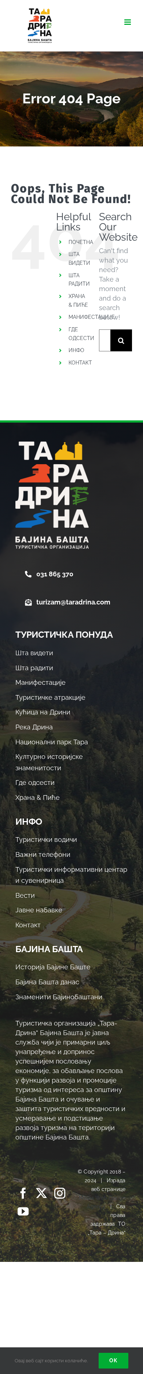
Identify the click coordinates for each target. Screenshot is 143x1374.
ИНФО (76, 350)
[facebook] (23, 1193)
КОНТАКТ (80, 363)
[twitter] (41, 1193)
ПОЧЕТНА (81, 242)
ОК (113, 1360)
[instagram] (59, 1193)
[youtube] (23, 1211)
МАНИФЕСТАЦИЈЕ (92, 317)
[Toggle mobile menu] (128, 22)
